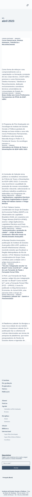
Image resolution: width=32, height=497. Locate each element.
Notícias (4, 403)
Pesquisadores (6, 386)
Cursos (4, 38)
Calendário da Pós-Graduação (12, 409)
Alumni (4, 400)
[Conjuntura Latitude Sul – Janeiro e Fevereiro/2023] (16, 311)
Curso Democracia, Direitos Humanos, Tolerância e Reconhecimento (12, 42)
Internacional (6, 431)
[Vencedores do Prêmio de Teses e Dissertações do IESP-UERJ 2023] (16, 162)
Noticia (4, 195)
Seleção (11, 93)
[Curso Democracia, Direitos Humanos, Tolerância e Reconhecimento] (16, 57)
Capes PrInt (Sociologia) (11, 434)
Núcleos (4, 389)
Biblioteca (5, 428)
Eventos (6, 412)
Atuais (6, 419)
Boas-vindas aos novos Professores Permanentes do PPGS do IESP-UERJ (16, 97)
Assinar (16, 468)
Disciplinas (5, 416)
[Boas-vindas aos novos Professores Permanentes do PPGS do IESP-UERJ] (16, 112)
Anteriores (7, 421)
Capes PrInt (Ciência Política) (12, 437)
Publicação (10, 195)
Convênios (7, 440)
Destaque (10, 38)
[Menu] (27, 5)
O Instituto (5, 380)
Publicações (6, 392)
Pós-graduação (7, 383)
